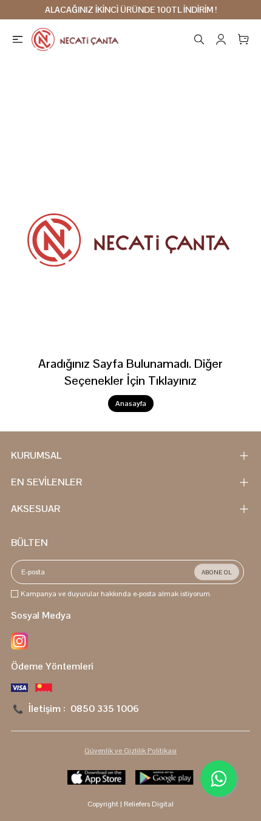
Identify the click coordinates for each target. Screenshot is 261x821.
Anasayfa (130, 403)
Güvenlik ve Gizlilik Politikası (130, 751)
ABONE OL (217, 572)
